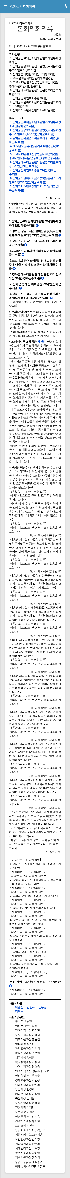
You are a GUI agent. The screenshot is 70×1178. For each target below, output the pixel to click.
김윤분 (19, 1011)
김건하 (41, 341)
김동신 (42, 1007)
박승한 (19, 1007)
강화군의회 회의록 (22, 6)
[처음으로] (37, 225)
